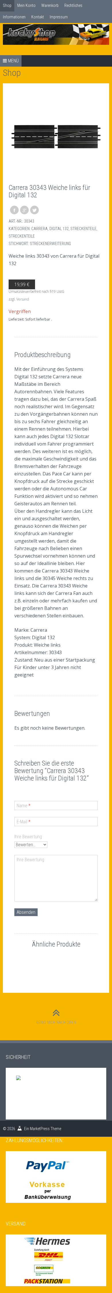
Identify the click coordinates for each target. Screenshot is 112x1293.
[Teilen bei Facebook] (14, 210)
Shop (7, 5)
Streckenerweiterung (50, 243)
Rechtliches (73, 5)
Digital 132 (59, 228)
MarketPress (40, 1128)
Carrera (39, 228)
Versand (22, 299)
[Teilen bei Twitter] (34, 210)
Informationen (14, 17)
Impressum (59, 17)
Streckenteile (83, 228)
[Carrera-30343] (56, 136)
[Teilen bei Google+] (24, 210)
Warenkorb (50, 5)
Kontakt (37, 17)
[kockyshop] (56, 34)
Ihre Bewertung (28, 836)
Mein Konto (26, 5)
